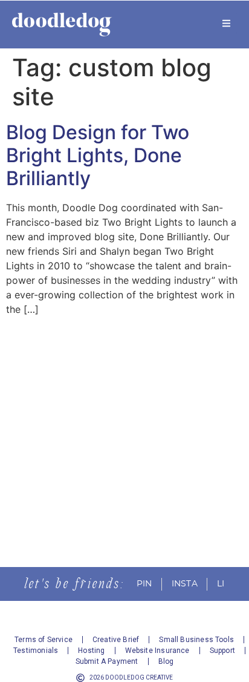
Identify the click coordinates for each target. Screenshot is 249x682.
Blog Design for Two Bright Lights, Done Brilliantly (97, 155)
